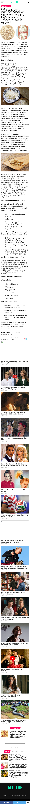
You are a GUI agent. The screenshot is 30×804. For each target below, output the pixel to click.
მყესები (18, 332)
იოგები (13, 332)
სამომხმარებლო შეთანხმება (19, 795)
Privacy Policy (7, 795)
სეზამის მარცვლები (7, 334)
